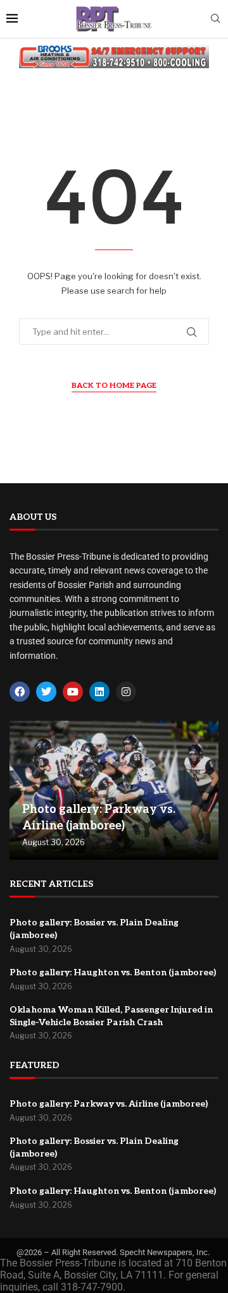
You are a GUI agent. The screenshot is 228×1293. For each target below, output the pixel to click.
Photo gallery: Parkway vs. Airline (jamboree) (109, 1103)
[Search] (215, 19)
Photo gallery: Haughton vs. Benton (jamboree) (113, 972)
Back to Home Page (114, 385)
